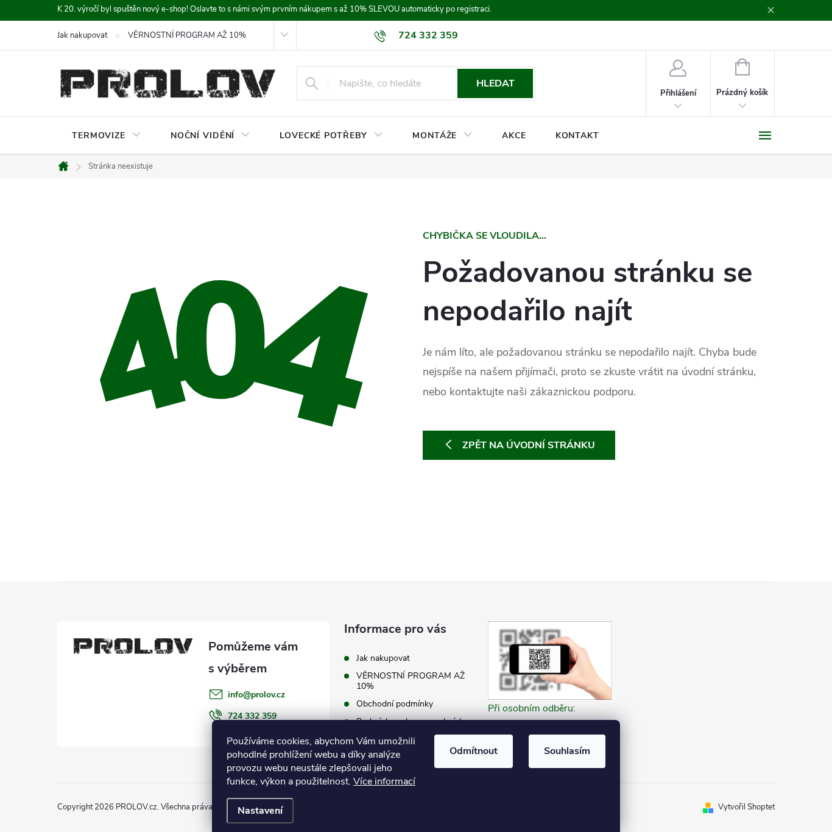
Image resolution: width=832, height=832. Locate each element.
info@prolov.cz (256, 694)
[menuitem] (106, 136)
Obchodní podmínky (394, 704)
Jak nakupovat (82, 35)
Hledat (495, 83)
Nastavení (260, 810)
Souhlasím (567, 751)
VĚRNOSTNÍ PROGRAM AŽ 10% (187, 35)
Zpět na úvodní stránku (528, 445)
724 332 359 (252, 716)
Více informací (384, 781)
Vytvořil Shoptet (746, 807)
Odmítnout (473, 751)
